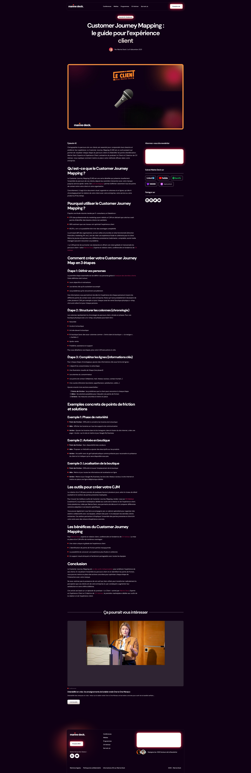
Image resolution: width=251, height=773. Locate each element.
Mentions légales (75, 768)
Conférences (107, 6)
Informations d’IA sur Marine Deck (114, 768)
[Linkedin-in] (72, 756)
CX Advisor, (126, 537)
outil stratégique (98, 184)
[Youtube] (77, 756)
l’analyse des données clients (125, 276)
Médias (116, 6)
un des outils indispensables (102, 569)
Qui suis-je (144, 6)
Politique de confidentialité (92, 768)
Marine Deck (88, 248)
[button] (147, 200)
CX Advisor (135, 6)
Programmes (125, 6)
